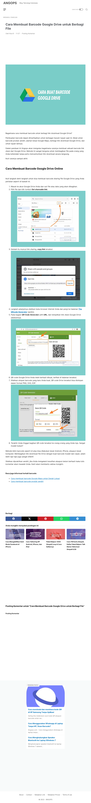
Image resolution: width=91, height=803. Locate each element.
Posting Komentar (28, 33)
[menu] (6, 9)
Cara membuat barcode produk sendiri (27, 481)
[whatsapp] (61, 519)
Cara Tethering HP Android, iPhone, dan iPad (34, 544)
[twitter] (30, 519)
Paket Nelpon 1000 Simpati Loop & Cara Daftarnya (54, 544)
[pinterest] (45, 519)
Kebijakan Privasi (54, 795)
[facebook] (14, 519)
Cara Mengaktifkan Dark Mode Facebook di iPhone (15, 544)
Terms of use (67, 795)
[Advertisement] (45, 49)
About (21, 795)
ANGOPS (10, 3)
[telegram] (77, 519)
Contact (29, 795)
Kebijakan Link (40, 795)
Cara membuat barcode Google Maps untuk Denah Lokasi (35, 478)
